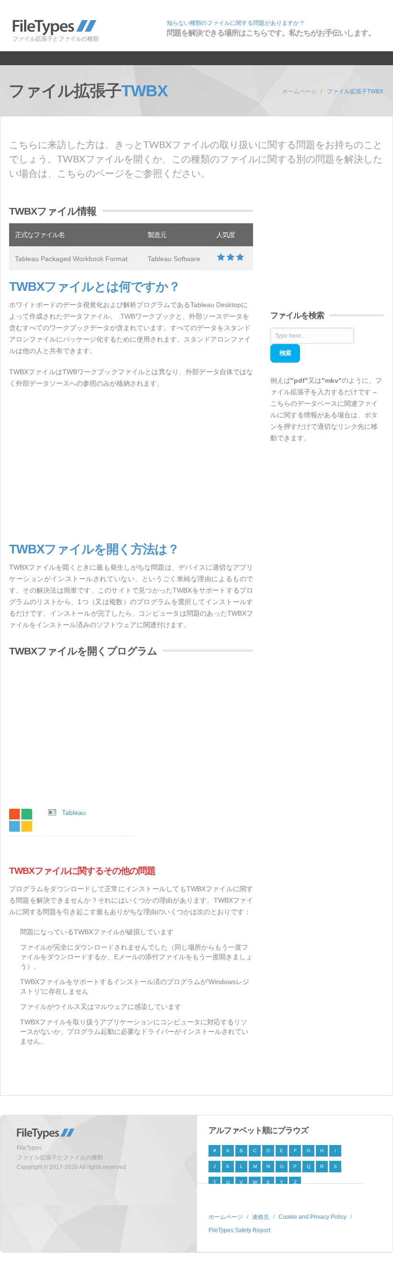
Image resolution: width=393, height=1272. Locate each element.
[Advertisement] (131, 466)
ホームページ (299, 91)
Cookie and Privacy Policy (312, 1217)
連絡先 (260, 1217)
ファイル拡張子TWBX (355, 91)
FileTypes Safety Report (239, 1230)
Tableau (74, 812)
